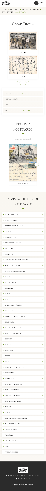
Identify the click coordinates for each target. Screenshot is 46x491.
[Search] (36, 3)
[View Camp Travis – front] (23, 41)
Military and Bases (30, 9)
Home (4, 9)
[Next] (37, 164)
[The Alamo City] (6, 3)
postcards (14, 9)
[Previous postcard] (19, 83)
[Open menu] (41, 3)
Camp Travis (7, 12)
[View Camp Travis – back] (23, 65)
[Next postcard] (27, 83)
